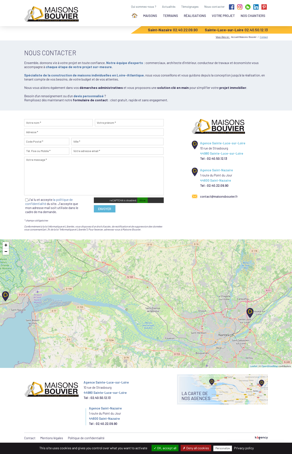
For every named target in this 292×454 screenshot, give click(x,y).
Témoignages (190, 6)
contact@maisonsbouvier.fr (219, 196)
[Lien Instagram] (239, 6)
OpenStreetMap (269, 366)
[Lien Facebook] (231, 6)
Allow (142, 200)
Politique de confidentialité (86, 438)
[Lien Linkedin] (256, 6)
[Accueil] (134, 15)
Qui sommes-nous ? (143, 6)
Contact (29, 438)
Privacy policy (244, 448)
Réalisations (195, 15)
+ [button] (5, 245)
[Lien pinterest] (264, 6)
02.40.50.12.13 (256, 30)
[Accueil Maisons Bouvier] (52, 14)
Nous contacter (214, 6)
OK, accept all (166, 448)
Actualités (168, 6)
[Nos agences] (222, 389)
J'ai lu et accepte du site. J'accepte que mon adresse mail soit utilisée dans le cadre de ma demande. (51, 205)
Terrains (170, 15)
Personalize (222, 448)
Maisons (150, 15)
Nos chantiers (253, 15)
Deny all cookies (197, 448)
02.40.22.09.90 (185, 30)
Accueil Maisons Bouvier (244, 37)
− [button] (5, 251)
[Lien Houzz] (248, 6)
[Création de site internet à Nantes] (261, 438)
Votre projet (223, 15)
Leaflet (253, 366)
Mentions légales (51, 438)
